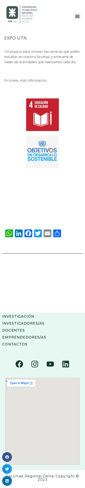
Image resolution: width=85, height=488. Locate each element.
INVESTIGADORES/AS (23, 323)
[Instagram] (35, 364)
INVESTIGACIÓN (18, 316)
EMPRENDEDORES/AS (24, 337)
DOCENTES (13, 330)
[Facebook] (19, 364)
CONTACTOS (14, 344)
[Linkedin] (66, 364)
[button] (77, 16)
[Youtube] (50, 364)
